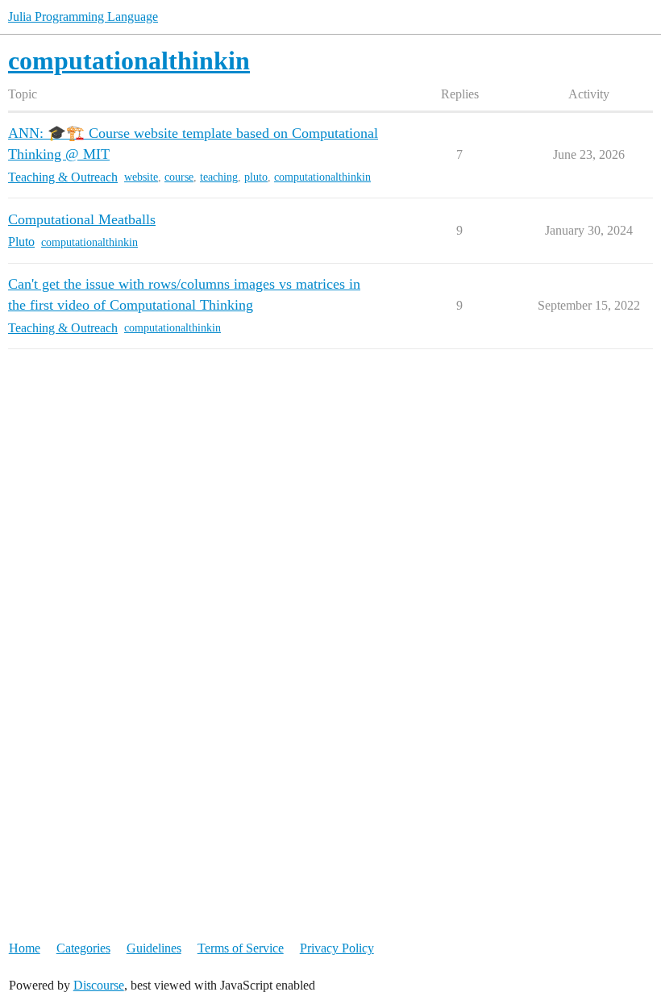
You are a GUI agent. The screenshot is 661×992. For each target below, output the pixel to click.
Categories (83, 948)
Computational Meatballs (82, 219)
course (178, 177)
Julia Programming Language (83, 16)
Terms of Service (240, 948)
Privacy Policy (337, 948)
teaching (219, 177)
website (141, 177)
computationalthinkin (322, 177)
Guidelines (154, 948)
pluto (256, 177)
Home (24, 948)
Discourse (98, 985)
